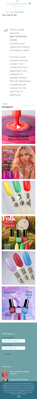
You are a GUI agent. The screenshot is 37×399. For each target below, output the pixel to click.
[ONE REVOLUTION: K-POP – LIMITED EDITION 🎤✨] (18, 303)
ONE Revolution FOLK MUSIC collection (19, 380)
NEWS (12, 12)
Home (7, 12)
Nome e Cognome (8, 337)
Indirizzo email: (7, 345)
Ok (19, 396)
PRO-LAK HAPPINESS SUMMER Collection (19, 373)
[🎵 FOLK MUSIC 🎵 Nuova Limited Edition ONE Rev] (18, 197)
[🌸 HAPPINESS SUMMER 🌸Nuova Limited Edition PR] (18, 127)
